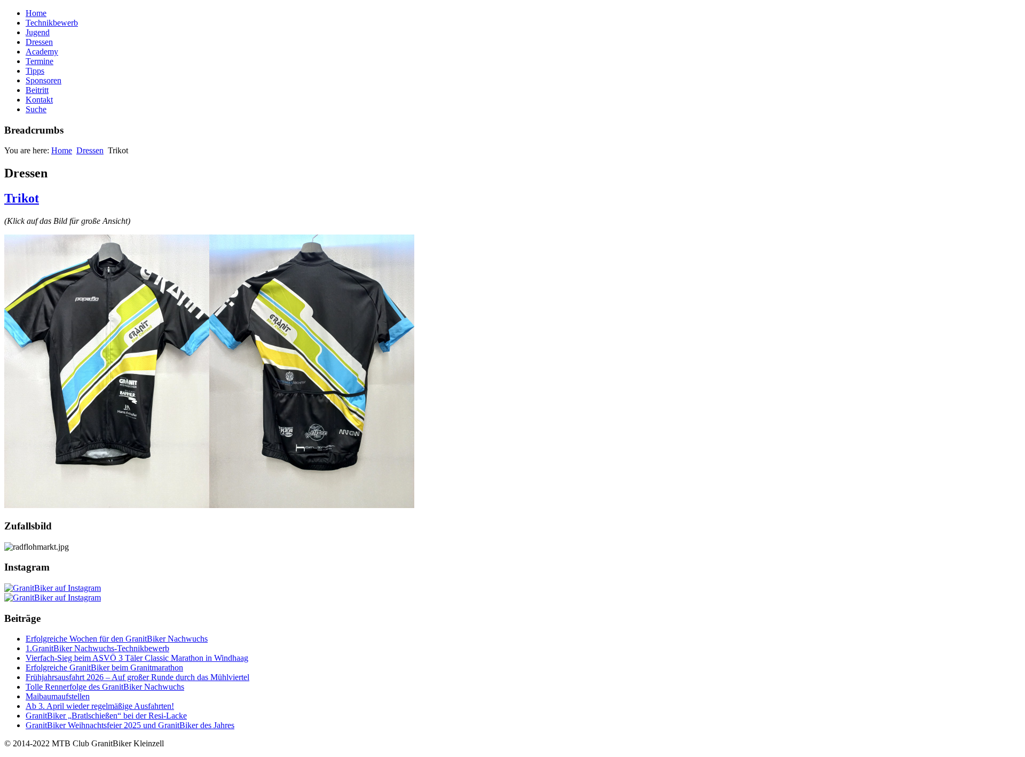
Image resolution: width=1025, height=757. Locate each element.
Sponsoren (43, 80)
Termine (39, 61)
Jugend (38, 32)
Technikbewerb (52, 22)
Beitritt (37, 90)
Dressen (39, 41)
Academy (42, 51)
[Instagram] (52, 587)
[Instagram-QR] (52, 597)
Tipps (35, 70)
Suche (36, 109)
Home (36, 13)
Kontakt (39, 99)
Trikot (21, 198)
